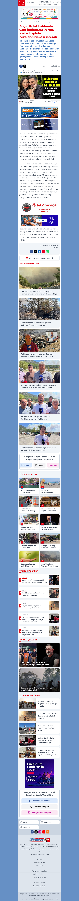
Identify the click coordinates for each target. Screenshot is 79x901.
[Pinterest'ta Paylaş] (43, 251)
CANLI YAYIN (48, 822)
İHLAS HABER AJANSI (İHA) (29, 102)
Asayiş (29, 22)
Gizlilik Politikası (39, 874)
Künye (39, 859)
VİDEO (25, 822)
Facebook (25, 465)
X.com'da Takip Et (41, 807)
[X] (36, 831)
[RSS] (47, 831)
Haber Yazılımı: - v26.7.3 (39, 899)
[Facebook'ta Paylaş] (21, 66)
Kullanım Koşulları (39, 871)
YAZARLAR (26, 827)
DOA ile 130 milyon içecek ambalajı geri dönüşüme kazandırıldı (43, 3)
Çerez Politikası (39, 877)
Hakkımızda (39, 862)
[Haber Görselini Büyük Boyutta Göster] (39, 87)
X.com (41, 465)
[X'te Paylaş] (24, 66)
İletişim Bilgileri (39, 886)
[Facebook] (32, 831)
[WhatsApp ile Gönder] (47, 251)
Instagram (53, 465)
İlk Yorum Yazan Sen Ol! (41, 258)
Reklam (39, 866)
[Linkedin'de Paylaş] (39, 251)
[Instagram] (39, 831)
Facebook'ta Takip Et (41, 801)
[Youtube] (43, 831)
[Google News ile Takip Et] (55, 101)
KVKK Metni (39, 883)
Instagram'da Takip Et (41, 813)
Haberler (22, 22)
